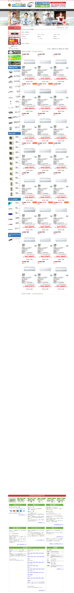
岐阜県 (37, 562)
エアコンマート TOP (25, 29)
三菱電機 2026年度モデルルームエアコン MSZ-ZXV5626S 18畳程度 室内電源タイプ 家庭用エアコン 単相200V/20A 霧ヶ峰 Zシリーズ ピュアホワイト (59, 280)
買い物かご (55, 10)
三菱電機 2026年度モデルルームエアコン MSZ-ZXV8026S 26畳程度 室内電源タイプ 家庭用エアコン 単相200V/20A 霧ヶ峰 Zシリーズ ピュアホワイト (59, 72)
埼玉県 (35, 556)
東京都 (28, 556)
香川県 (42, 572)
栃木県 (43, 556)
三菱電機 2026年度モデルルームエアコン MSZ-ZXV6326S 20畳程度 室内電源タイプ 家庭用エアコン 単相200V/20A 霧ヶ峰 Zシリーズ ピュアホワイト (27, 250)
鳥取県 (34, 572)
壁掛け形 (54, 36)
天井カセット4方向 (25, 34)
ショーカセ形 (40, 38)
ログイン (67, 27)
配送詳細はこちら (41, 522)
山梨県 (31, 562)
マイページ (62, 10)
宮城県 (37, 553)
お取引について (19, 10)
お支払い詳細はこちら (22, 514)
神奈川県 (31, 556)
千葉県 (38, 556)
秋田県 (34, 553)
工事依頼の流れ (33, 10)
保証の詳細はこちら (59, 536)
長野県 (34, 562)
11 (41, 51)
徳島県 (28, 574)
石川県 (31, 565)
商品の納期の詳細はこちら (58, 524)
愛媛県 (31, 574)
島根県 (37, 572)
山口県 (40, 572)
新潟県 (28, 565)
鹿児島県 (28, 580)
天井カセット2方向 (41, 34)
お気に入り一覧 (60, 27)
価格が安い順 (55, 48)
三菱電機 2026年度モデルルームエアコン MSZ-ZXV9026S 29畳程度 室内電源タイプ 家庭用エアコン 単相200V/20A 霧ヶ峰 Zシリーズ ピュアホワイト (27, 72)
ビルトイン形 (24, 38)
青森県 (28, 553)
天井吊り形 (23, 36)
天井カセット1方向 (56, 34)
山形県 (40, 553)
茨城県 (28, 558)
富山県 (37, 565)
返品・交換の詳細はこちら (21, 544)
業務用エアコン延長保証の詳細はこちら (56, 543)
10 (39, 51)
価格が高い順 (61, 48)
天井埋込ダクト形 (56, 38)
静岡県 (28, 562)
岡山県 (31, 572)
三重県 (42, 562)
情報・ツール (47, 10)
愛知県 (40, 562)
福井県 (34, 565)
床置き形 (39, 36)
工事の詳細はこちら (42, 590)
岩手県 (31, 553)
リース (26, 10)
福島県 (42, 553)
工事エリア (41, 10)
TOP (13, 10)
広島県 (28, 572)
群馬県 (40, 556)
